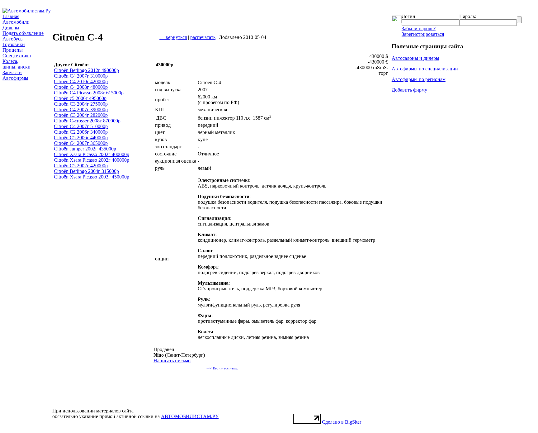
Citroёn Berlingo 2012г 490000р (86, 70)
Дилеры (10, 27)
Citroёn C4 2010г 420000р (81, 81)
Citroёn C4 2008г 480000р (81, 87)
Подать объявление (23, 33)
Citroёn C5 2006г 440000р (81, 137)
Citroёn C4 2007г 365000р (81, 143)
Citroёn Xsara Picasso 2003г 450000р (91, 176)
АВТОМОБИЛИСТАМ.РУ (190, 416)
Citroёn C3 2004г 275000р (81, 104)
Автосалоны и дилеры (415, 58)
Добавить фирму (409, 90)
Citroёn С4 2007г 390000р (81, 109)
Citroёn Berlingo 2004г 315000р (86, 171)
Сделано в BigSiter (341, 422)
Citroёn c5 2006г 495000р (80, 98)
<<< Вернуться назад (222, 368)
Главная (10, 16)
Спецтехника (16, 55)
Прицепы (12, 50)
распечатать (202, 37)
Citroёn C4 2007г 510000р (81, 126)
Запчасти (12, 72)
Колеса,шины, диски (16, 64)
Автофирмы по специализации (425, 68)
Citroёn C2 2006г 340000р (81, 132)
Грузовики (13, 44)
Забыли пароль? (419, 28)
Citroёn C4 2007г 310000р (81, 76)
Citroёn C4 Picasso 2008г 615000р (89, 92)
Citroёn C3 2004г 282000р (81, 115)
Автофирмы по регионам (419, 79)
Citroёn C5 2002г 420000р (81, 165)
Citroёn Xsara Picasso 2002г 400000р (91, 154)
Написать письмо (172, 360)
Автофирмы (15, 78)
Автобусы (13, 38)
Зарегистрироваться (423, 34)
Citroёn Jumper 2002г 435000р (85, 148)
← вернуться (173, 37)
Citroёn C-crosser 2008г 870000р (87, 120)
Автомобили (16, 22)
